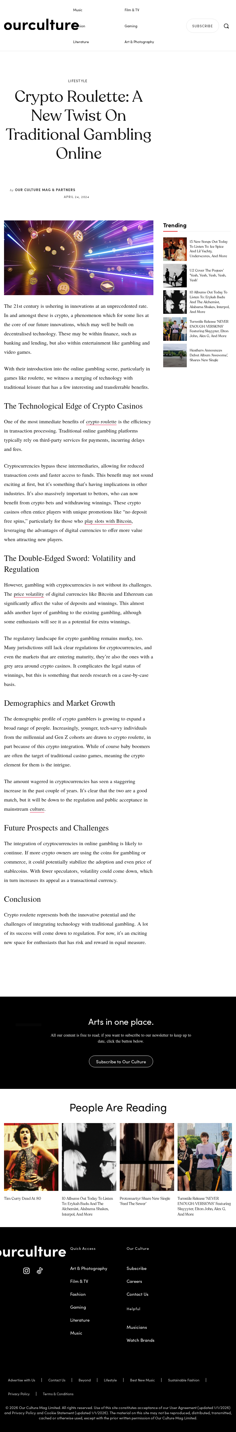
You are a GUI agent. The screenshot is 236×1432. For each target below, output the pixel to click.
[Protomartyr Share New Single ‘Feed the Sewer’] (147, 1157)
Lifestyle (78, 80)
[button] (226, 26)
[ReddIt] (95, 183)
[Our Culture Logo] (41, 24)
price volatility (29, 593)
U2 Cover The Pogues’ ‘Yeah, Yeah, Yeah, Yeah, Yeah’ (208, 275)
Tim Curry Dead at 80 (22, 1199)
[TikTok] (39, 1271)
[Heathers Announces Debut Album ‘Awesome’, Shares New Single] (175, 355)
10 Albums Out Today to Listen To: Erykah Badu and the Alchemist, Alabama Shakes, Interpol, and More (210, 302)
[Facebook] (69, 183)
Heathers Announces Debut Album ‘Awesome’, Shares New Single (209, 355)
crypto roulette (101, 421)
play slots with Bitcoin (108, 520)
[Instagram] (26, 1271)
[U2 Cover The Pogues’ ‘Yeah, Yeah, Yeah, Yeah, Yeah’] (175, 275)
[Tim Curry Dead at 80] (31, 1157)
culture (37, 808)
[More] (122, 183)
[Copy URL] (109, 183)
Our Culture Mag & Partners (45, 189)
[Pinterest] (82, 183)
